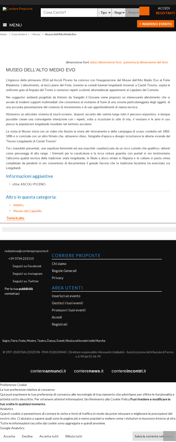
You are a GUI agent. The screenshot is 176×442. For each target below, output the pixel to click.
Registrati (59, 324)
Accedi (57, 317)
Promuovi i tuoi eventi (68, 310)
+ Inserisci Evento (155, 24)
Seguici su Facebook (27, 266)
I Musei (36, 34)
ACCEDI (164, 8)
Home (3, 34)
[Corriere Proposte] (18, 9)
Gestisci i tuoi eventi (67, 303)
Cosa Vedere (19, 34)
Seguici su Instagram (27, 273)
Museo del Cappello (28, 211)
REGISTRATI (165, 13)
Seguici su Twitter (26, 281)
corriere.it (48, 371)
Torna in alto (15, 218)
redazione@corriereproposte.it (27, 251)
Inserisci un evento (66, 296)
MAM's (19, 205)
